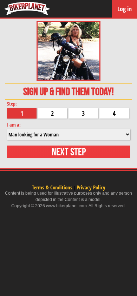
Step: (12, 103)
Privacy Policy (91, 187)
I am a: (14, 124)
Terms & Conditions (52, 187)
